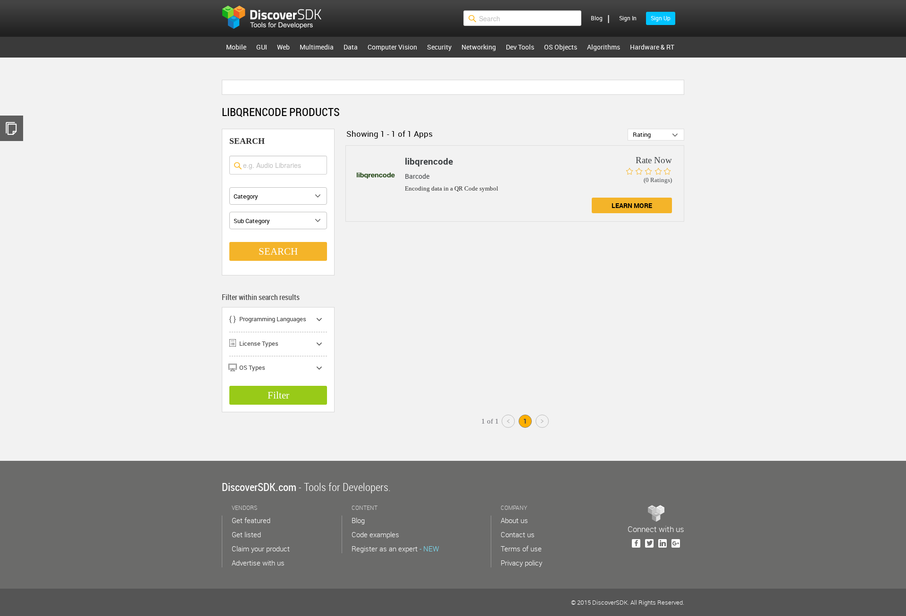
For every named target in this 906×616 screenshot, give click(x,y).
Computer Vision (392, 46)
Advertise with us (258, 562)
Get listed (246, 534)
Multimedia (317, 46)
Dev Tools (520, 46)
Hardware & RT (652, 46)
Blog (597, 18)
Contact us (518, 534)
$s (278, 18)
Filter (278, 395)
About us (514, 520)
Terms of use (521, 548)
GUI (261, 46)
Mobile (236, 46)
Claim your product (261, 548)
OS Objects (560, 46)
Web (283, 46)
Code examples (375, 534)
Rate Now (654, 160)
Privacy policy (521, 562)
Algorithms (603, 46)
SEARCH (278, 251)
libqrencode (429, 161)
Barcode (417, 176)
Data (351, 46)
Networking (478, 46)
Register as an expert (395, 548)
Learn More (632, 205)
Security (439, 46)
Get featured (251, 520)
